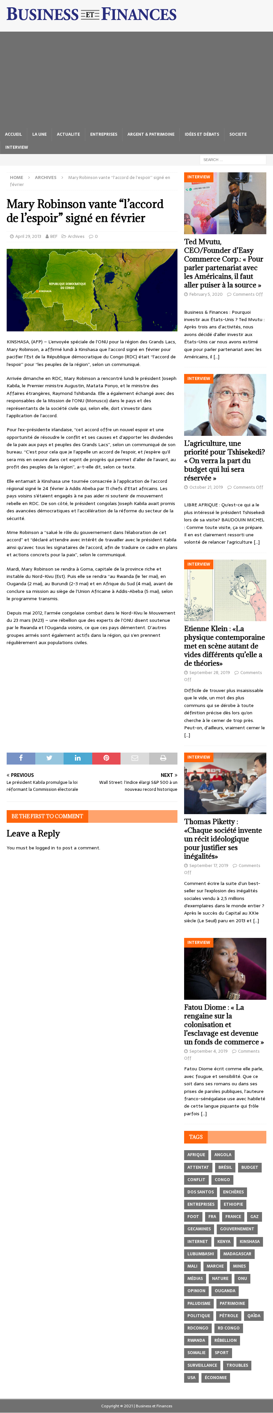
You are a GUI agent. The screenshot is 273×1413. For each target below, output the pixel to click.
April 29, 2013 (28, 236)
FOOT (193, 1216)
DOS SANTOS (200, 1192)
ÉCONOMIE (216, 1377)
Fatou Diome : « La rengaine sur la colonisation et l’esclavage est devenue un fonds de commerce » (224, 1024)
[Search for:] (233, 159)
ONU (242, 1278)
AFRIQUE (196, 1154)
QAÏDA (253, 1316)
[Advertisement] (136, 78)
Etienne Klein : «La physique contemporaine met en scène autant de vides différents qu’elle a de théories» (224, 646)
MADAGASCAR (237, 1254)
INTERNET (197, 1241)
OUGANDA (225, 1291)
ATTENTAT (198, 1167)
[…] (216, 356)
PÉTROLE (228, 1316)
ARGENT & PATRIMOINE (151, 134)
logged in (45, 847)
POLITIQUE (198, 1316)
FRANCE (233, 1216)
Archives (76, 236)
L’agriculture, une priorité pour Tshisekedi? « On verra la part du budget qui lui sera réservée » (224, 460)
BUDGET (249, 1167)
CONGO (222, 1179)
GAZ (254, 1216)
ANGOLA (222, 1154)
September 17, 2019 (208, 865)
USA (191, 1377)
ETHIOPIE (233, 1204)
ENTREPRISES (103, 134)
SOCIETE (238, 134)
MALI (192, 1266)
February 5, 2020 (206, 294)
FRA (212, 1216)
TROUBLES (237, 1365)
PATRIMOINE (232, 1303)
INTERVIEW (16, 147)
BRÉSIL (225, 1167)
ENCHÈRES (233, 1192)
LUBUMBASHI (200, 1254)
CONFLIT (196, 1179)
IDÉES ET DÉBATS (202, 134)
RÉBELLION (225, 1340)
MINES (239, 1266)
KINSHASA (250, 1241)
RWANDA (196, 1340)
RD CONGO (229, 1328)
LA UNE (39, 134)
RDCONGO (197, 1328)
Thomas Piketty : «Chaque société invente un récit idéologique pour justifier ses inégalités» (223, 839)
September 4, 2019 (208, 1051)
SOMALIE (196, 1352)
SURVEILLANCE (202, 1365)
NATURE (220, 1278)
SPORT (222, 1352)
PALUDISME (198, 1303)
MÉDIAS (195, 1278)
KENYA (223, 1241)
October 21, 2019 (206, 487)
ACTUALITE (68, 134)
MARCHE (215, 1266)
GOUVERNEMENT (237, 1229)
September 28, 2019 (209, 672)
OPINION (196, 1291)
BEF (53, 236)
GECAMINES (199, 1229)
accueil (13, 134)
